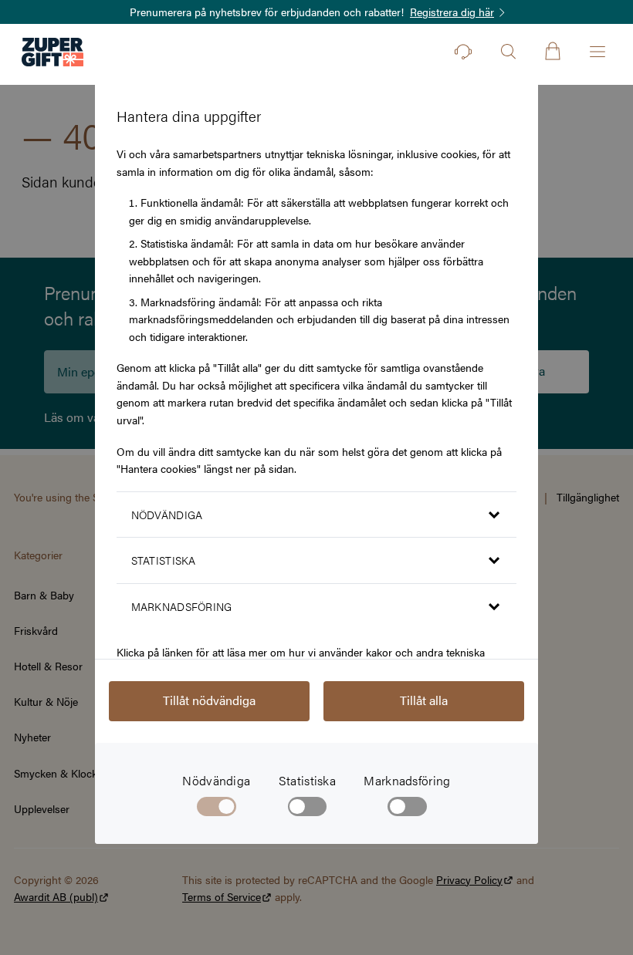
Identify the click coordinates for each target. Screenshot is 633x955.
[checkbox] (307, 809)
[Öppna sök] (508, 51)
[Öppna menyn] (597, 51)
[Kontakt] (463, 51)
